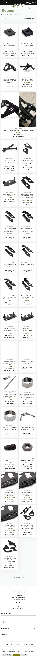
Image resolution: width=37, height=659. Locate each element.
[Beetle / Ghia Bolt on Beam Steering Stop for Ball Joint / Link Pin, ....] (9, 67)
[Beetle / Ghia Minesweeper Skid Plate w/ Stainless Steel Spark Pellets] (9, 316)
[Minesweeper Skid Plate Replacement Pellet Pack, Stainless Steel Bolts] (9, 480)
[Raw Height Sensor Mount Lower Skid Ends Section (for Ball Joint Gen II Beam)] (27, 513)
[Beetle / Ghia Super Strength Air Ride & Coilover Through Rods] (9, 382)
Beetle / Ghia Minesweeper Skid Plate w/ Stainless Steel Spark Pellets (9, 330)
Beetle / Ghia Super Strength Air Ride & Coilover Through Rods (9, 396)
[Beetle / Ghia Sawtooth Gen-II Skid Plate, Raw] (27, 349)
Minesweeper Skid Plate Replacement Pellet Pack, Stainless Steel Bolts (10, 494)
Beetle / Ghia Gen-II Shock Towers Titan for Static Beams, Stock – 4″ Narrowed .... (27, 297)
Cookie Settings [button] (7, 655)
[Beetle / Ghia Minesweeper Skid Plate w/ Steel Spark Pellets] (27, 316)
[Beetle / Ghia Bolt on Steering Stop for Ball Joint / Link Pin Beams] (18, 109)
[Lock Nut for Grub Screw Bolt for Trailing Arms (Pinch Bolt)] (27, 447)
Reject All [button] (24, 655)
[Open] (3, 2)
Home (3, 8)
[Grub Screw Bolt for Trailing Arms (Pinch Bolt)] (9, 447)
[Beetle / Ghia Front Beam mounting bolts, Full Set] (27, 67)
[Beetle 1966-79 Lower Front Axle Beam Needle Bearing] (9, 415)
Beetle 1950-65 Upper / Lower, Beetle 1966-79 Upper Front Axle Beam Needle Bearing (27, 396)
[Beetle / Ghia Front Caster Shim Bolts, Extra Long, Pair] (9, 148)
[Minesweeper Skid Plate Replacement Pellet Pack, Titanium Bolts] (9, 513)
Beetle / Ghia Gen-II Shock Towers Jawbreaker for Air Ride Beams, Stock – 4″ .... (10, 264)
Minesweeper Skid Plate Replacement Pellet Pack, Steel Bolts (27, 494)
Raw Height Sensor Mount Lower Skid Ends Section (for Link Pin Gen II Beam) (9, 560)
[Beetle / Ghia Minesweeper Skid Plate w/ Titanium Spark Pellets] (9, 349)
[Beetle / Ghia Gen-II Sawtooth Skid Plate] (9, 182)
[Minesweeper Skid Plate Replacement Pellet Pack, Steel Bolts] (27, 480)
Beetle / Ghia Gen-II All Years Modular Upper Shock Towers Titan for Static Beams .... (27, 162)
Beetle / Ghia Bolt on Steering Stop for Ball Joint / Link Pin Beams (19, 130)
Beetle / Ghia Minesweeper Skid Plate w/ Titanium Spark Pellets (9, 363)
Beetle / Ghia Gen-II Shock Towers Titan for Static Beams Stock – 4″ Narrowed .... (27, 264)
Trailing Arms (27, 425)
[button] (7, 3)
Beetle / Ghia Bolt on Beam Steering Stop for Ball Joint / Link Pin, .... (9, 80)
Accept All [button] (16, 655)
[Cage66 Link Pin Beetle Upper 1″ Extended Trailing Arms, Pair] (27, 415)
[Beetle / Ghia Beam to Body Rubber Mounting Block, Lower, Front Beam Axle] (9, 32)
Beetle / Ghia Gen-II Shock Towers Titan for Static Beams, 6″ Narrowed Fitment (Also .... (10, 297)
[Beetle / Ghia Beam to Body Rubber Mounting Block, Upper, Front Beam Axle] (27, 32)
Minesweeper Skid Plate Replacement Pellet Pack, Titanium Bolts (10, 527)
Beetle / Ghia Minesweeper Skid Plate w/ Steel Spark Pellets (27, 330)
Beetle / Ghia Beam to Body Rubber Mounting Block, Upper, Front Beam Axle (27, 45)
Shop (9, 8)
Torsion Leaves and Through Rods (10, 392)
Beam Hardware (9, 77)
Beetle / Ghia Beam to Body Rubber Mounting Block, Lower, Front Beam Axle (9, 45)
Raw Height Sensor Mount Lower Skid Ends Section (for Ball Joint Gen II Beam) (27, 527)
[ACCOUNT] (30, 3)
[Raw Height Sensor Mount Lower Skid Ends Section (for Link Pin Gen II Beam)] (9, 546)
